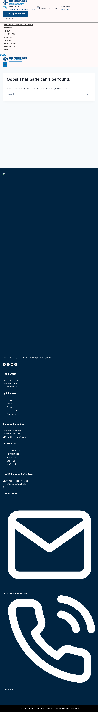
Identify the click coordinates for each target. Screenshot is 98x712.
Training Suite (11, 40)
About (7, 31)
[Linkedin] (5, 55)
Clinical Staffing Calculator (18, 25)
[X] (4, 55)
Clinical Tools (11, 46)
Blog (6, 49)
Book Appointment (15, 14)
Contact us (9, 34)
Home (10, 400)
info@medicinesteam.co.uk (22, 9)
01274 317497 (66, 9)
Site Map (11, 461)
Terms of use (13, 454)
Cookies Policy (13, 450)
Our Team (8, 37)
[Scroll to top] (92, 697)
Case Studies (10, 43)
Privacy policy (13, 457)
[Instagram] (1, 55)
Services (8, 28)
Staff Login (9, 18)
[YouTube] (2, 55)
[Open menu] (5, 64)
